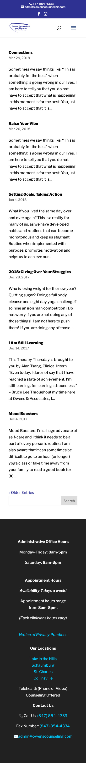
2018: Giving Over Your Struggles (40, 272)
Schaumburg (43, 665)
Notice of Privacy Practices (43, 634)
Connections (21, 52)
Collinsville (43, 678)
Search (69, 501)
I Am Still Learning (26, 343)
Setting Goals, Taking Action (35, 194)
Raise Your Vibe (23, 123)
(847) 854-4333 (52, 715)
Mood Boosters (23, 413)
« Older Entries (21, 492)
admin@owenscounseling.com (45, 736)
